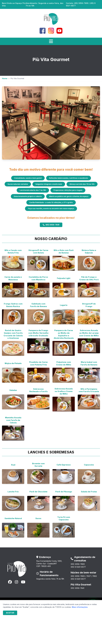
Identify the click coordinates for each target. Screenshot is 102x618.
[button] (97, 123)
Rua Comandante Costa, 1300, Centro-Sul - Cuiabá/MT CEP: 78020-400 (49, 563)
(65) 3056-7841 (52, 225)
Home (4, 78)
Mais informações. (80, 607)
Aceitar (10, 613)
